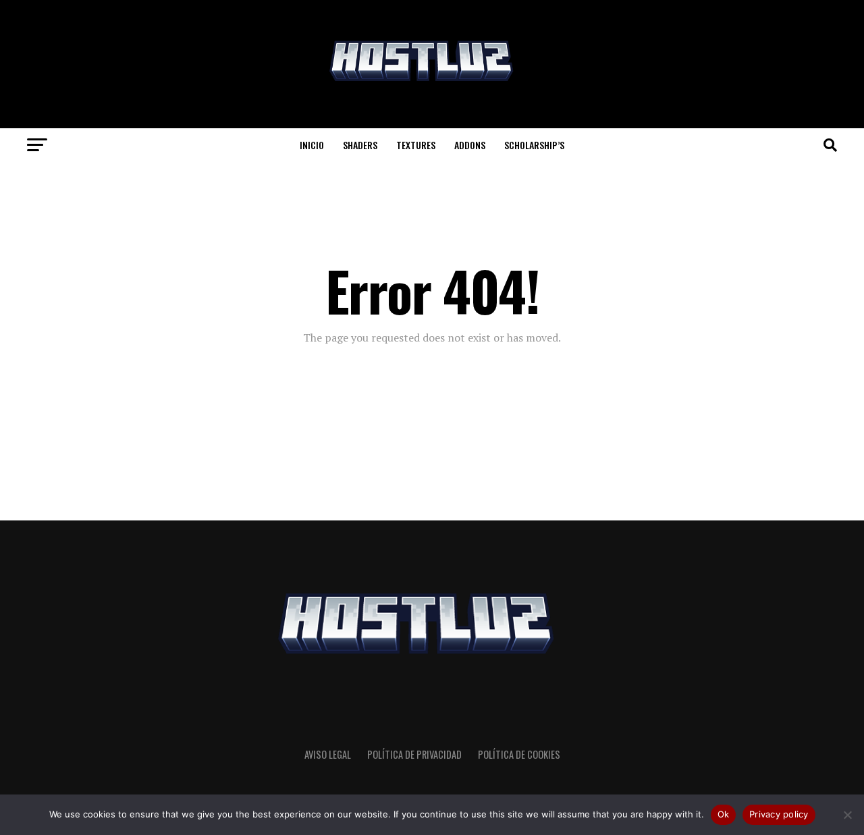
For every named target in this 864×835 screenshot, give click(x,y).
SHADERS (360, 145)
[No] (847, 814)
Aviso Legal (327, 754)
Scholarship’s (534, 145)
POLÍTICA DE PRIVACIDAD (414, 754)
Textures (415, 145)
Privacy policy (779, 814)
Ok (724, 814)
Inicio (312, 145)
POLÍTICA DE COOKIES (519, 754)
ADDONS (469, 145)
